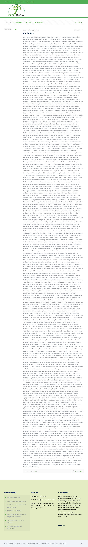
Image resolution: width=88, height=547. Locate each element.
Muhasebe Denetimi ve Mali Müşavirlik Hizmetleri (16, 515)
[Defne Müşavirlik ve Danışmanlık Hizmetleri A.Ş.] (16, 10)
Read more (78, 471)
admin (36, 30)
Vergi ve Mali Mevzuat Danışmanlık (14, 527)
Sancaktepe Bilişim (61, 544)
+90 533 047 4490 (11, 2)
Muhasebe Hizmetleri (14, 511)
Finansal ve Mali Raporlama (16, 501)
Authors (39, 23)
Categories (18, 23)
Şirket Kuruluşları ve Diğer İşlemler (15, 521)
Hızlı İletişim (28, 33)
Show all (79, 23)
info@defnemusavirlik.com (26, 2)
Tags (29, 23)
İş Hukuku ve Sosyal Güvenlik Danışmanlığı (16, 506)
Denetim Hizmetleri (13, 497)
